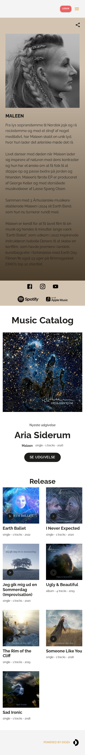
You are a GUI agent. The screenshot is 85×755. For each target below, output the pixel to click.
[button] (42, 457)
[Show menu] (76, 8)
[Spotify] (28, 299)
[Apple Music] (57, 299)
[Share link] (77, 24)
